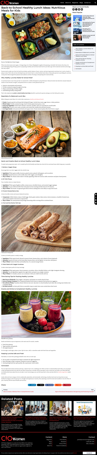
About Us (68, 2)
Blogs (81, 2)
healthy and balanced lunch (36, 99)
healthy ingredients (63, 372)
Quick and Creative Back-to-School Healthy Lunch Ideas (85, 55)
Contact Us (87, 2)
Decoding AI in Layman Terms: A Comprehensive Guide (89, 30)
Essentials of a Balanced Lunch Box (85, 52)
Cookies (75, 453)
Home (62, 2)
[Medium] (82, 9)
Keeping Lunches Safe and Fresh (84, 66)
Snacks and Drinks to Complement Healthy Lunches (85, 63)
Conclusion (78, 68)
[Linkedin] (73, 9)
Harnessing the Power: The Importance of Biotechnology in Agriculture (89, 24)
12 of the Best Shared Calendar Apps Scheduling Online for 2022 (88, 17)
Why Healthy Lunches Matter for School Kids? (84, 49)
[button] (95, 3)
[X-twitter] (76, 9)
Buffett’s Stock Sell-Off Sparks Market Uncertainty (89, 36)
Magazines (75, 2)
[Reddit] (79, 9)
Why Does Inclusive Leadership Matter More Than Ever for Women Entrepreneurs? (60, 418)
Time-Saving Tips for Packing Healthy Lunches (83, 59)
